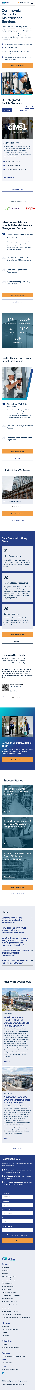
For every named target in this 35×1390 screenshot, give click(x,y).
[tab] (12, 506)
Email (3, 1218)
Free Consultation (17, 66)
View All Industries (17, 520)
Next (17, 1240)
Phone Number (7, 1226)
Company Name (7, 1210)
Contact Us (17, 641)
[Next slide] (32, 107)
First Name (5, 1193)
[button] (31, 3)
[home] (7, 3)
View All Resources (17, 894)
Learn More (17, 458)
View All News (17, 1148)
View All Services (17, 189)
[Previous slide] (3, 697)
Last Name (5, 1201)
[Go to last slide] (27, 107)
